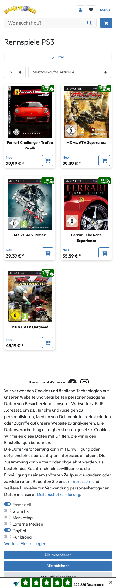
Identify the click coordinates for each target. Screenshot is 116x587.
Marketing (23, 517)
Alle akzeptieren (58, 554)
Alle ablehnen (58, 565)
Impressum (80, 481)
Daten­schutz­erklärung (58, 494)
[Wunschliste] (91, 10)
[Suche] (90, 23)
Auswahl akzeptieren (58, 576)
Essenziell (22, 504)
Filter (59, 57)
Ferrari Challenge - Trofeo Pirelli (30, 145)
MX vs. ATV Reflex (30, 234)
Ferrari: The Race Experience (86, 237)
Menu (105, 10)
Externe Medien (28, 524)
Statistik (21, 511)
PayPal (19, 530)
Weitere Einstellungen (25, 543)
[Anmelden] (80, 10)
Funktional (23, 537)
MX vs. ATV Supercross (86, 142)
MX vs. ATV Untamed (29, 327)
